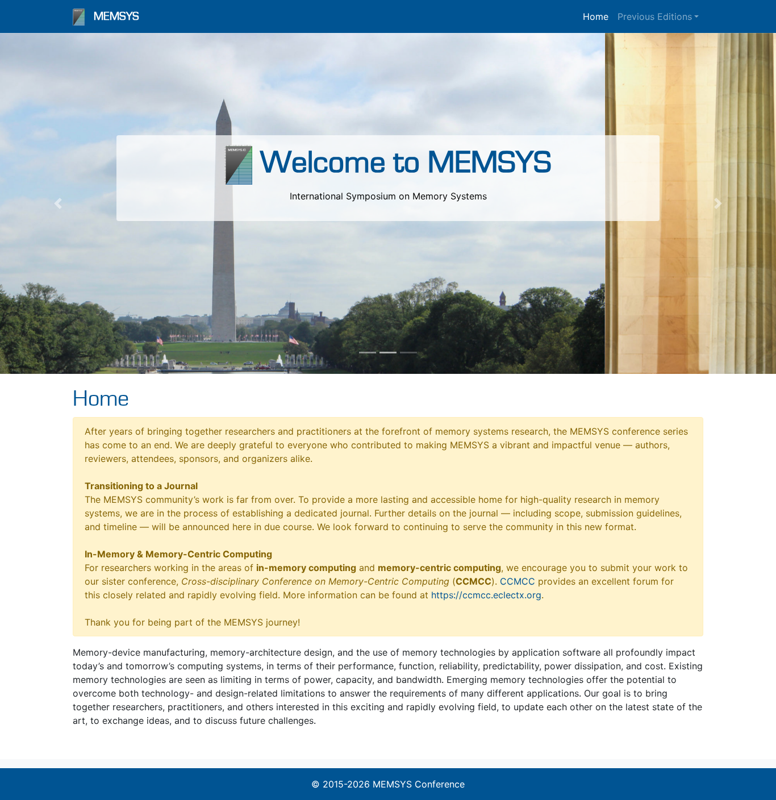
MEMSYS (116, 16)
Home (595, 16)
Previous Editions (655, 16)
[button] (58, 203)
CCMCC (517, 581)
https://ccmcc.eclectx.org (486, 595)
